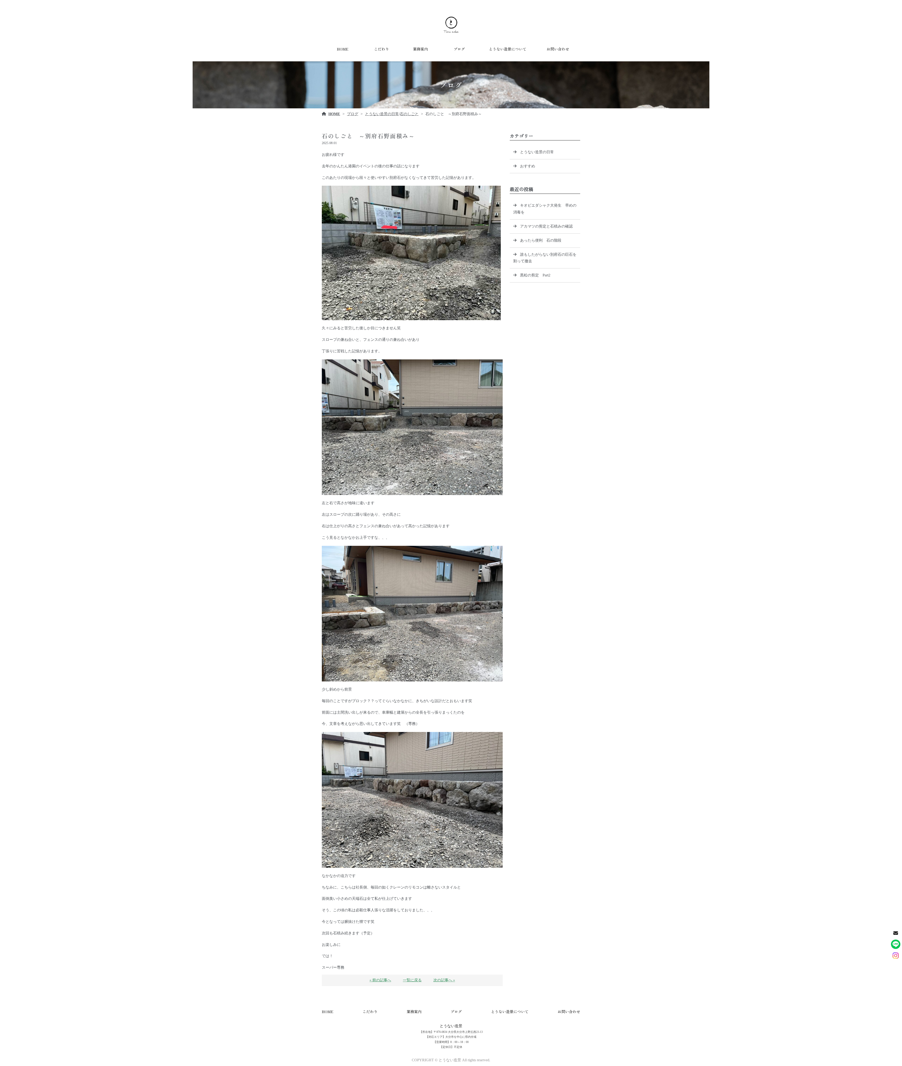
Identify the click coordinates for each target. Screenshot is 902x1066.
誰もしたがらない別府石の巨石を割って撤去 (544, 257)
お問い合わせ (558, 49)
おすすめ (527, 166)
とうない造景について (507, 49)
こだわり (381, 49)
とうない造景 (451, 1026)
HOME (342, 49)
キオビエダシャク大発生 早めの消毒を (544, 208)
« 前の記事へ (380, 980)
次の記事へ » (444, 980)
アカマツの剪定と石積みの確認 (546, 226)
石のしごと (409, 114)
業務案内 (420, 49)
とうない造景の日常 (382, 114)
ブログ (459, 49)
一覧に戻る (412, 980)
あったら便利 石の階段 (540, 240)
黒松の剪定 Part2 (535, 275)
